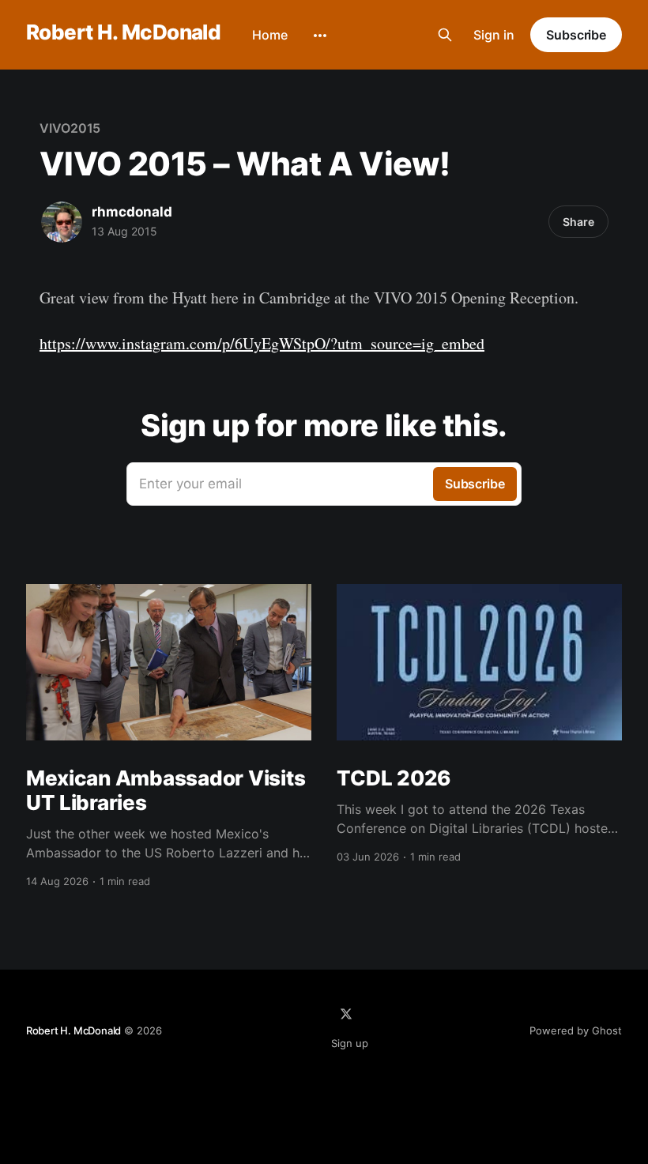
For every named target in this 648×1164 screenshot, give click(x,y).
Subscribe (576, 35)
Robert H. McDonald (123, 32)
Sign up (349, 1043)
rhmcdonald (132, 212)
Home (270, 35)
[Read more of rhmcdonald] (62, 222)
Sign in (493, 35)
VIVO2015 (70, 128)
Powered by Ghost (575, 1030)
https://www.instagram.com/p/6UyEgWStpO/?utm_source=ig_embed (262, 343)
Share (578, 221)
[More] (320, 35)
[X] (346, 1014)
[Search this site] (445, 34)
